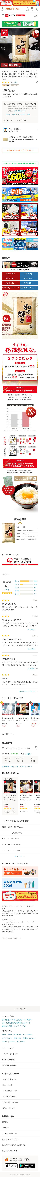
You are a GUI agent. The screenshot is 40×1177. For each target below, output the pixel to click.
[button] (37, 82)
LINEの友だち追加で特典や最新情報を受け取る (20, 163)
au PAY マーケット (7, 906)
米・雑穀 (29, 906)
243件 (7, 590)
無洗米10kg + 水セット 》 (29, 288)
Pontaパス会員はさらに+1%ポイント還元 (18, 114)
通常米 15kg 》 (11, 283)
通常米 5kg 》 (10, 274)
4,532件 (28, 754)
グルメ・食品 (19, 906)
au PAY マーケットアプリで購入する (20, 150)
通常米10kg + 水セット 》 (11, 288)
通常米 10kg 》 (11, 278)
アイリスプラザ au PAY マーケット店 (12, 922)
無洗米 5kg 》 (29, 274)
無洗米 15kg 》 (29, 283)
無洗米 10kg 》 (29, 278)
